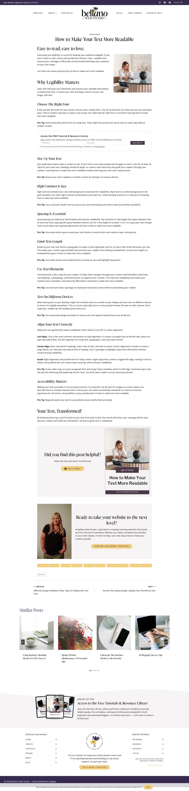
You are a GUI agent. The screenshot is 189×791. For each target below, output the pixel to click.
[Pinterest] (170, 2)
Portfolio (67, 13)
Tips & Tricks (94, 34)
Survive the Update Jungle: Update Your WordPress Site (129, 589)
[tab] (90, 670)
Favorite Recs (154, 13)
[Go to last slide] (23, 642)
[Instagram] (160, 2)
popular (41, 574)
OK (148, 787)
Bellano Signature (15, 2)
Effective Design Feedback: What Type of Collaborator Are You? (61, 590)
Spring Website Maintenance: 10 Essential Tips (74, 658)
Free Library (135, 13)
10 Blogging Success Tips (151, 655)
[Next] (166, 642)
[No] (186, 787)
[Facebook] (165, 2)
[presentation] (36, 633)
